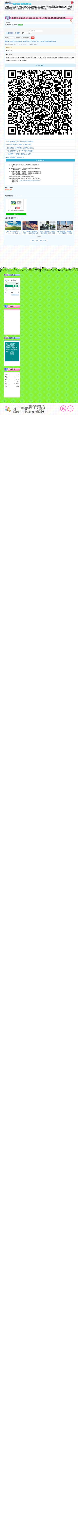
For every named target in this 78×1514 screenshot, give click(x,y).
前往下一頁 (43, 240)
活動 (13, 60)
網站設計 (21, 261)
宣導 (21, 57)
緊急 (18, 60)
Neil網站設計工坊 (29, 261)
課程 (53, 57)
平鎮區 (18, 3)
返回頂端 (70, 408)
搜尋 (30, 32)
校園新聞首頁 (10, 33)
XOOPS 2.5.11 (26, 259)
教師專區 (9, 47)
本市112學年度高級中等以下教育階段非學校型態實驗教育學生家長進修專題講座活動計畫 (30, 41)
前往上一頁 (34, 240)
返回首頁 (63, 408)
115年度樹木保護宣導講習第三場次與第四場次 (19, 145)
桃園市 (14, 3)
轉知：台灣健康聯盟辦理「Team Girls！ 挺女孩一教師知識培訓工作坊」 (13, 233)
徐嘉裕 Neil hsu (29, 262)
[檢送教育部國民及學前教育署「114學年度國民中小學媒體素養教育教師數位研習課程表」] (65, 225)
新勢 (22, 3)
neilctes (23, 255)
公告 (59, 57)
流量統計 (12, 369)
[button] (37, 237)
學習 (70, 57)
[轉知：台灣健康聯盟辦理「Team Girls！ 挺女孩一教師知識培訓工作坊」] (13, 225)
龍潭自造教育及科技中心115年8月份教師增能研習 (20, 141)
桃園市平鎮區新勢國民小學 (36, 406)
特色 (44, 57)
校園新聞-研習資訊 (9, 3)
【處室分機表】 (40, 410)
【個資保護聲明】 (39, 412)
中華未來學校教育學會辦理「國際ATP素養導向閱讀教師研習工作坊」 (30, 233)
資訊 (23, 60)
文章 (16, 57)
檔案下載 (16, 214)
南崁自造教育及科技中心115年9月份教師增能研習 (20, 151)
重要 (65, 57)
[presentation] (6, 225)
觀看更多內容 (40, 160)
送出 (33, 37)
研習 (32, 57)
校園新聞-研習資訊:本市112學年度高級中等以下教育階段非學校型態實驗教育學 (39, 18)
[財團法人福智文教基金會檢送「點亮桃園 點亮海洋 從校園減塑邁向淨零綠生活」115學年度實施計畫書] (47, 225)
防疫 (12, 57)
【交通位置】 (42, 408)
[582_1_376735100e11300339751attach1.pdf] (16, 204)
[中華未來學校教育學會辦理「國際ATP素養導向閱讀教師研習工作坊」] (30, 225)
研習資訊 (17, 33)
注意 (38, 57)
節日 (7, 57)
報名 (27, 57)
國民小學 (26, 3)
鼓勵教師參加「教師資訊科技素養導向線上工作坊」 (20, 148)
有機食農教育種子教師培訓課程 (15, 157)
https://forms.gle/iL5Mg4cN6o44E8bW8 (29, 180)
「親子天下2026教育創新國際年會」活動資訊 (19, 154)
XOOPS (23, 406)
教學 (48, 57)
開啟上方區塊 (71, 20)
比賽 (7, 60)
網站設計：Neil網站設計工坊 (8, 259)
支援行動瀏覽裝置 (52, 257)
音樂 (10, 2)
